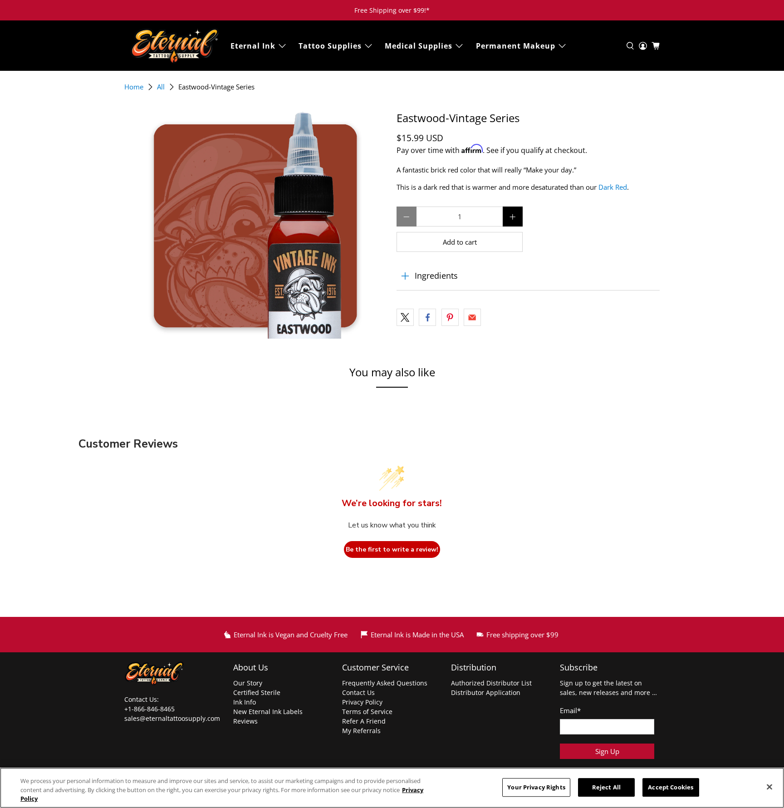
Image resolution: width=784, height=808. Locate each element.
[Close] (769, 787)
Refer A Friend (364, 721)
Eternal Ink (252, 46)
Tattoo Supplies (330, 46)
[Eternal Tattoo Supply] (174, 45)
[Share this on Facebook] (427, 317)
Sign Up (607, 751)
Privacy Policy (362, 702)
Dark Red (612, 187)
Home (133, 87)
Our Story (247, 683)
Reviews (245, 721)
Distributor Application (485, 692)
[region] (392, 788)
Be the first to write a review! (392, 549)
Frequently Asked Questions (384, 683)
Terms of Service (367, 711)
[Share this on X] (405, 317)
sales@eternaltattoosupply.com (173, 718)
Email (570, 710)
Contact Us (358, 692)
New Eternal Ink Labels (268, 711)
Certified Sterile (256, 692)
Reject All (606, 787)
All (161, 87)
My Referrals (361, 730)
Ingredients (436, 275)
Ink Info (244, 702)
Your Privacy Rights (536, 787)
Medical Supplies (418, 46)
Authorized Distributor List (491, 683)
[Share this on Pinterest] (450, 317)
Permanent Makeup (515, 46)
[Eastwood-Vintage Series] (255, 225)
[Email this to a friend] (472, 317)
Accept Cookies (670, 787)
